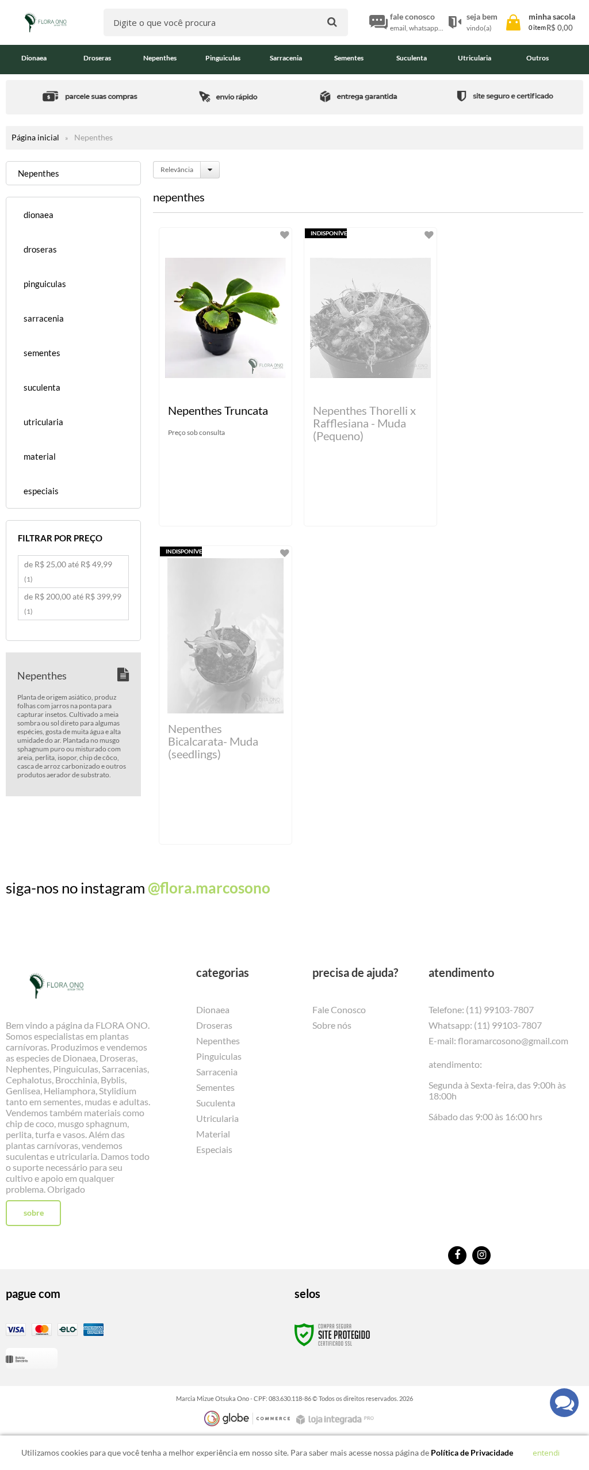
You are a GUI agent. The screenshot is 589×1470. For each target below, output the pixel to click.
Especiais (214, 1149)
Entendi (546, 1453)
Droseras (214, 1025)
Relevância (176, 169)
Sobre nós (331, 1025)
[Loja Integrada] (336, 1420)
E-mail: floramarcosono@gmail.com (498, 1040)
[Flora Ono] (45, 23)
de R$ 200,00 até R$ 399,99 (72, 603)
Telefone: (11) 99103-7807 (481, 1009)
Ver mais (231, 508)
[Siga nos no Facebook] (457, 1255)
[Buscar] (332, 22)
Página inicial (35, 137)
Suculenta (215, 1102)
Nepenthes (218, 1040)
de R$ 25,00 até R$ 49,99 (68, 571)
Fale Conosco (339, 1009)
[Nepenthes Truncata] (225, 377)
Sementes (215, 1087)
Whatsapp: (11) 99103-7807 (485, 1025)
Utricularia (217, 1118)
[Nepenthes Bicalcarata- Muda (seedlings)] (225, 695)
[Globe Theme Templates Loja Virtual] (247, 1418)
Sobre (34, 1212)
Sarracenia (217, 1071)
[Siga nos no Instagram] (481, 1255)
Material (213, 1133)
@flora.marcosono (209, 888)
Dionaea (213, 1009)
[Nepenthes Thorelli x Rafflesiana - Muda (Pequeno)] (370, 377)
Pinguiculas (219, 1056)
